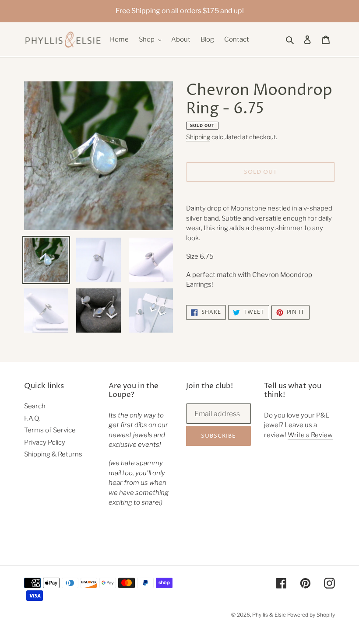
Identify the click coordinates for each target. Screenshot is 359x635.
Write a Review (310, 435)
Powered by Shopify (311, 614)
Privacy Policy (44, 442)
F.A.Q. (32, 418)
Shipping (198, 136)
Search (35, 406)
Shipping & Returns (53, 454)
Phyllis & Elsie (269, 614)
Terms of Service (50, 430)
